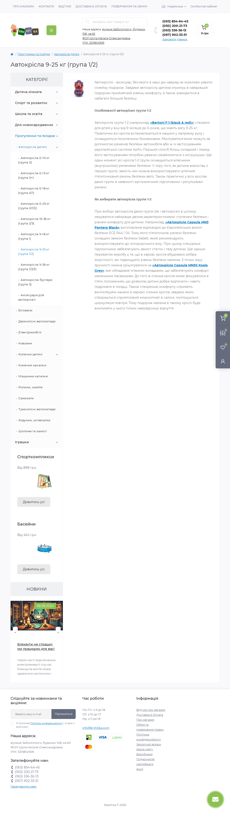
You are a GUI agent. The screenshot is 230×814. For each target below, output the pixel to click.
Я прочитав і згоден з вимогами (45, 725)
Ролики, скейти (30, 387)
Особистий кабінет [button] (203, 6)
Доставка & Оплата (91, 6)
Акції (139, 769)
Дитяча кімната (28, 92)
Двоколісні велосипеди (36, 321)
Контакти (46, 6)
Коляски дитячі (30, 354)
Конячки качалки (32, 365)
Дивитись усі (34, 502)
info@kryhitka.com (95, 727)
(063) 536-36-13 (174, 30)
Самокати (26, 398)
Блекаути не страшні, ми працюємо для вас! (36, 646)
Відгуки (65, 6)
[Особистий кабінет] (223, 361)
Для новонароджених (34, 125)
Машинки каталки (33, 376)
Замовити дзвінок (174, 39)
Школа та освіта (28, 114)
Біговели (25, 310)
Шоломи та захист (32, 431)
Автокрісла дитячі (66, 54)
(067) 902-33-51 (174, 35)
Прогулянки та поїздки (34, 54)
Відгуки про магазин (150, 710)
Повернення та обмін (129, 6)
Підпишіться (63, 714)
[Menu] (51, 30)
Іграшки (22, 442)
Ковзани (25, 343)
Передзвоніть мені (23, 786)
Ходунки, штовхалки (34, 420)
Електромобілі (30, 332)
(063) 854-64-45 (175, 21)
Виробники (144, 754)
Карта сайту (144, 749)
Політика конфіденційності (46, 723)
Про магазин (23, 6)
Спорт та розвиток (31, 103)
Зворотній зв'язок (148, 744)
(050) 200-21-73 (174, 26)
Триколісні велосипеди (36, 409)
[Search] (87, 21)
